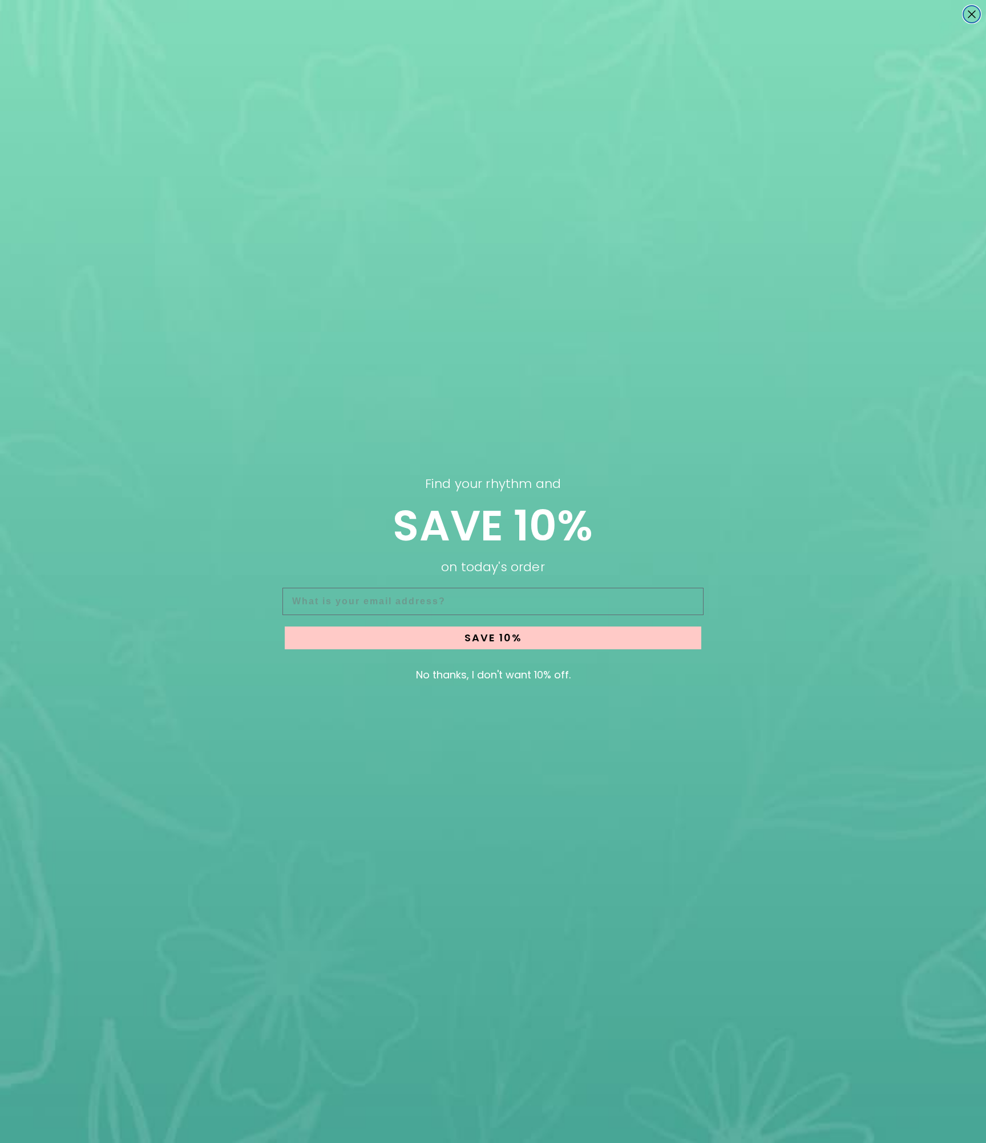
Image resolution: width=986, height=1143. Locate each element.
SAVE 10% (493, 638)
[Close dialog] (971, 14)
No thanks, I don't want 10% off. (493, 675)
